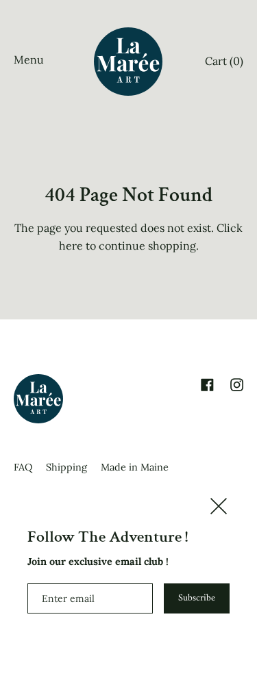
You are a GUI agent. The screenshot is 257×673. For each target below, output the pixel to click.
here (71, 245)
